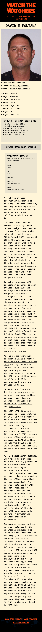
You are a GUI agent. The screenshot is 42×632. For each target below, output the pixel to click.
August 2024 (17, 237)
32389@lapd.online (20, 89)
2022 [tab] (33, 121)
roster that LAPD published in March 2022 (20, 362)
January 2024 (25, 404)
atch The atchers (21, 8)
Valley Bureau (21, 86)
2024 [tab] (20, 121)
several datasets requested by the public (19, 541)
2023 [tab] (27, 121)
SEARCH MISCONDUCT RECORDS (21, 147)
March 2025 (15, 406)
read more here (21, 622)
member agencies (13, 553)
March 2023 (10, 404)
